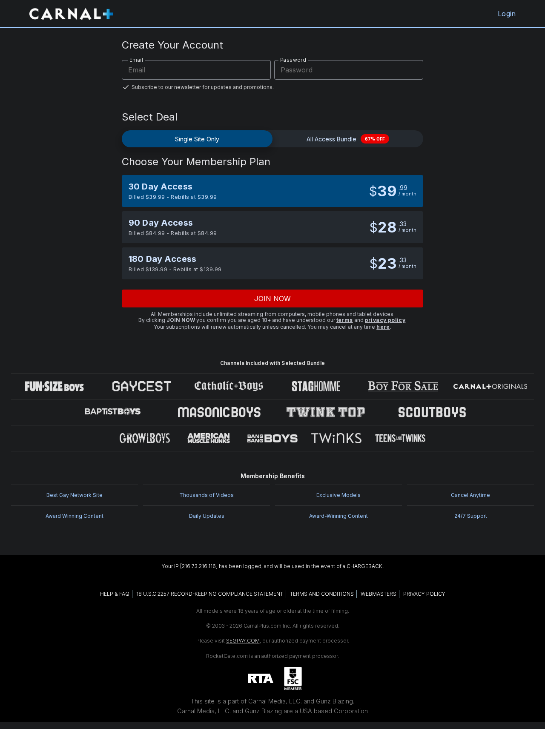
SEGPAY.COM (243, 640)
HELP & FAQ (114, 594)
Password (293, 60)
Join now (272, 298)
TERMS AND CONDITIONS (322, 594)
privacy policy (385, 320)
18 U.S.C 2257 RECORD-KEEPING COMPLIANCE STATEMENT (209, 594)
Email (136, 60)
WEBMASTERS (378, 594)
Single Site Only (197, 139)
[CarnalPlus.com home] (71, 13)
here (383, 327)
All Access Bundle (346, 139)
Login (507, 13)
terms (344, 320)
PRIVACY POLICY (424, 594)
